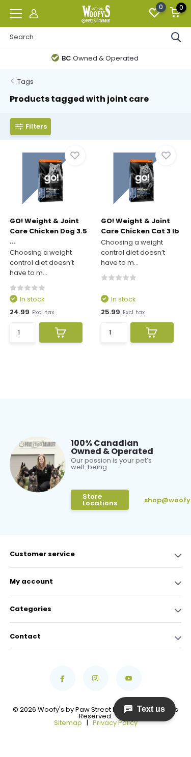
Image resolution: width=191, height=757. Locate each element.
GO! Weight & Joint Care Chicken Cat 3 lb (140, 226)
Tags (25, 81)
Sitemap (68, 723)
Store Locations (100, 500)
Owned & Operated (100, 58)
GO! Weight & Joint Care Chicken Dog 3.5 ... (48, 231)
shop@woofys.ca (160, 500)
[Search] (176, 37)
